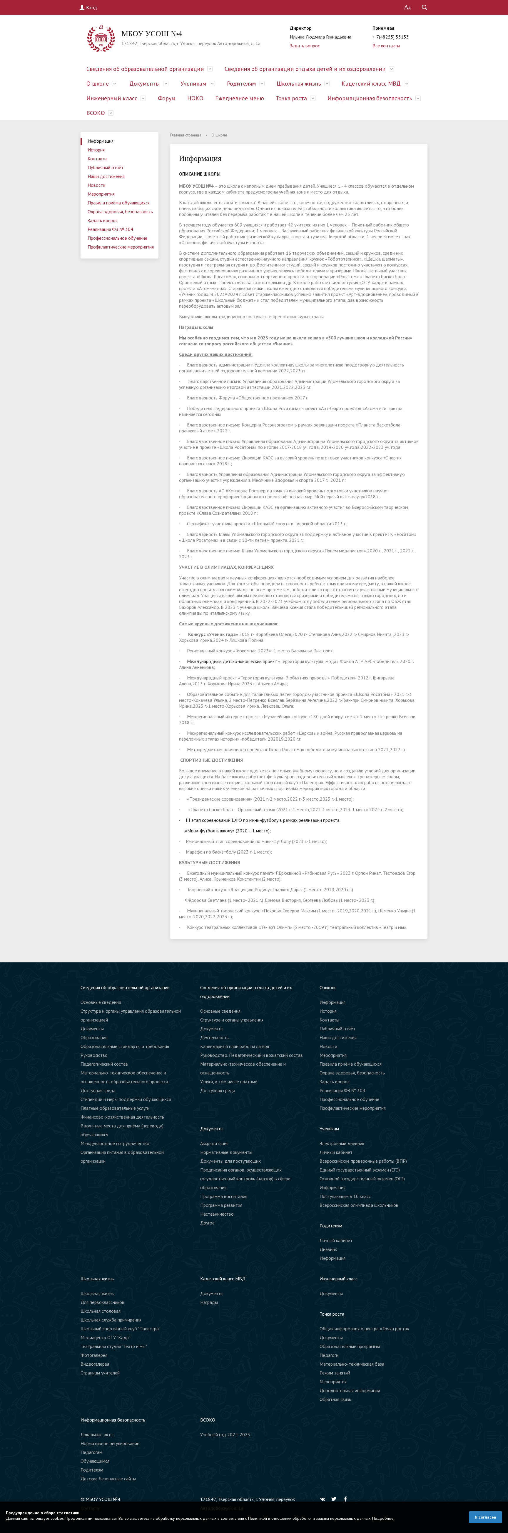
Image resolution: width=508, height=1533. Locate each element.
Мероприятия (101, 194)
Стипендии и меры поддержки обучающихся (126, 1099)
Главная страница (185, 135)
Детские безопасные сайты (108, 1479)
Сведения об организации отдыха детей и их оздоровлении (305, 69)
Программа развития (221, 1205)
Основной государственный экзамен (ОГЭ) (362, 1179)
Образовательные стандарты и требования (125, 1046)
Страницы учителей (100, 1373)
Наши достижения (106, 176)
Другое (207, 1223)
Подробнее (383, 1518)
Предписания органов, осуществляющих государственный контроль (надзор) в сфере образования (245, 1178)
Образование (94, 1037)
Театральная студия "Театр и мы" (114, 1346)
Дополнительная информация (350, 1390)
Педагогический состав (104, 1064)
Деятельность (214, 1037)
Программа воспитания (223, 1196)
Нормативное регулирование (110, 1443)
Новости (96, 185)
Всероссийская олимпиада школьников (359, 1205)
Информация (100, 141)
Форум (167, 98)
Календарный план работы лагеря (234, 1046)
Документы (144, 83)
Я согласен (485, 1517)
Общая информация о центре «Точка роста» (364, 1329)
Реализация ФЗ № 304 (110, 229)
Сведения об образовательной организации (145, 69)
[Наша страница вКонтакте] (324, 1499)
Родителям (241, 83)
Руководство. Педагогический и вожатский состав (251, 1055)
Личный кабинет (336, 1152)
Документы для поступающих (230, 1161)
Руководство (94, 1055)
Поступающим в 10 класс (345, 1196)
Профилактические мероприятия (121, 247)
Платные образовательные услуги (115, 1108)
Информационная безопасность (369, 98)
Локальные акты (97, 1434)
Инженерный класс (111, 98)
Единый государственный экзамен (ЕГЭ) (360, 1170)
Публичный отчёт (105, 167)
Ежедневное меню (239, 98)
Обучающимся (95, 1461)
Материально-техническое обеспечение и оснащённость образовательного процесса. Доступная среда (125, 1081)
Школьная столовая (101, 1311)
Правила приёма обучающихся (119, 203)
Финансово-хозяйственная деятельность (122, 1117)
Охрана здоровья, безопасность (120, 211)
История (96, 150)
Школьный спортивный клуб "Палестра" (120, 1329)
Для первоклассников (102, 1302)
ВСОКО (95, 113)
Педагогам (91, 1452)
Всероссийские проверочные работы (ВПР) (363, 1161)
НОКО (195, 98)
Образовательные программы (350, 1346)
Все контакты (386, 46)
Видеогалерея (95, 1364)
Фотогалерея (94, 1355)
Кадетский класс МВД (371, 83)
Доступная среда (217, 1090)
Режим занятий (335, 1373)
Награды (209, 1302)
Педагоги (329, 1355)
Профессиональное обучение (117, 238)
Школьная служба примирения (111, 1320)
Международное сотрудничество (115, 1143)
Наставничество (217, 1214)
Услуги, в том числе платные (228, 1081)
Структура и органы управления (231, 1020)
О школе (97, 83)
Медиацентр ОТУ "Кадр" (105, 1337)
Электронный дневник (342, 1143)
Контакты (97, 158)
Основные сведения (101, 1002)
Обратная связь (335, 1399)
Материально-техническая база (352, 1364)
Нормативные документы (226, 1152)
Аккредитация (214, 1143)
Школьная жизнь (299, 83)
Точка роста (291, 98)
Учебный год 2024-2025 (225, 1434)
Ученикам (193, 83)
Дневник (328, 1249)
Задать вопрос (305, 46)
